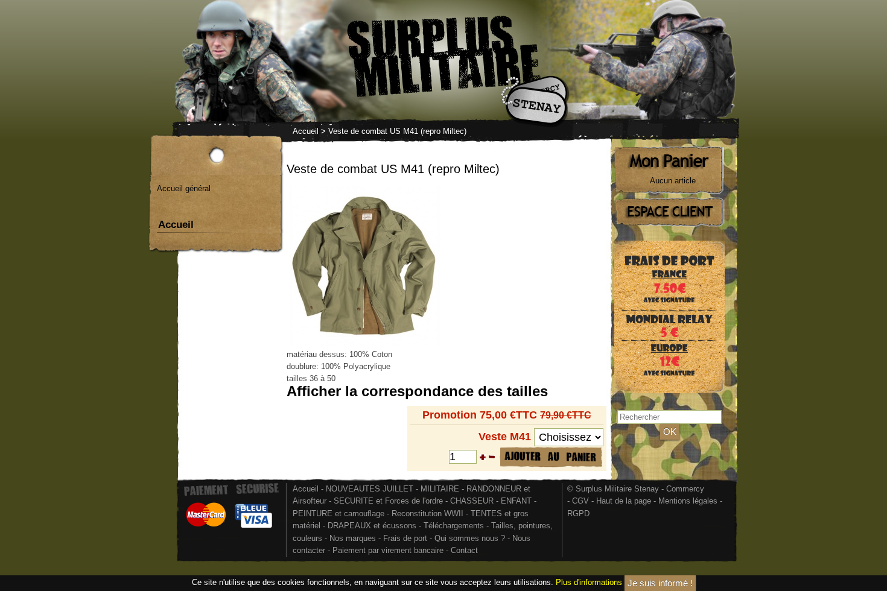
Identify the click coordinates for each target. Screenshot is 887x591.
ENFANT (516, 500)
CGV (580, 500)
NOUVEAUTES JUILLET (369, 488)
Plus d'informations (589, 582)
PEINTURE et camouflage (338, 513)
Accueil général (184, 188)
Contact (464, 550)
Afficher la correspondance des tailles (417, 391)
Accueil (306, 131)
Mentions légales (687, 500)
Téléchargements (454, 525)
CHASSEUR (472, 500)
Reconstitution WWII (427, 513)
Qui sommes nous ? (470, 538)
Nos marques (352, 538)
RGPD (578, 513)
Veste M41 (504, 437)
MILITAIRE (440, 488)
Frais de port (406, 538)
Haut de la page (623, 500)
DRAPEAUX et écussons (372, 525)
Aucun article (673, 180)
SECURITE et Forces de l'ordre (388, 500)
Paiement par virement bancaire (388, 550)
